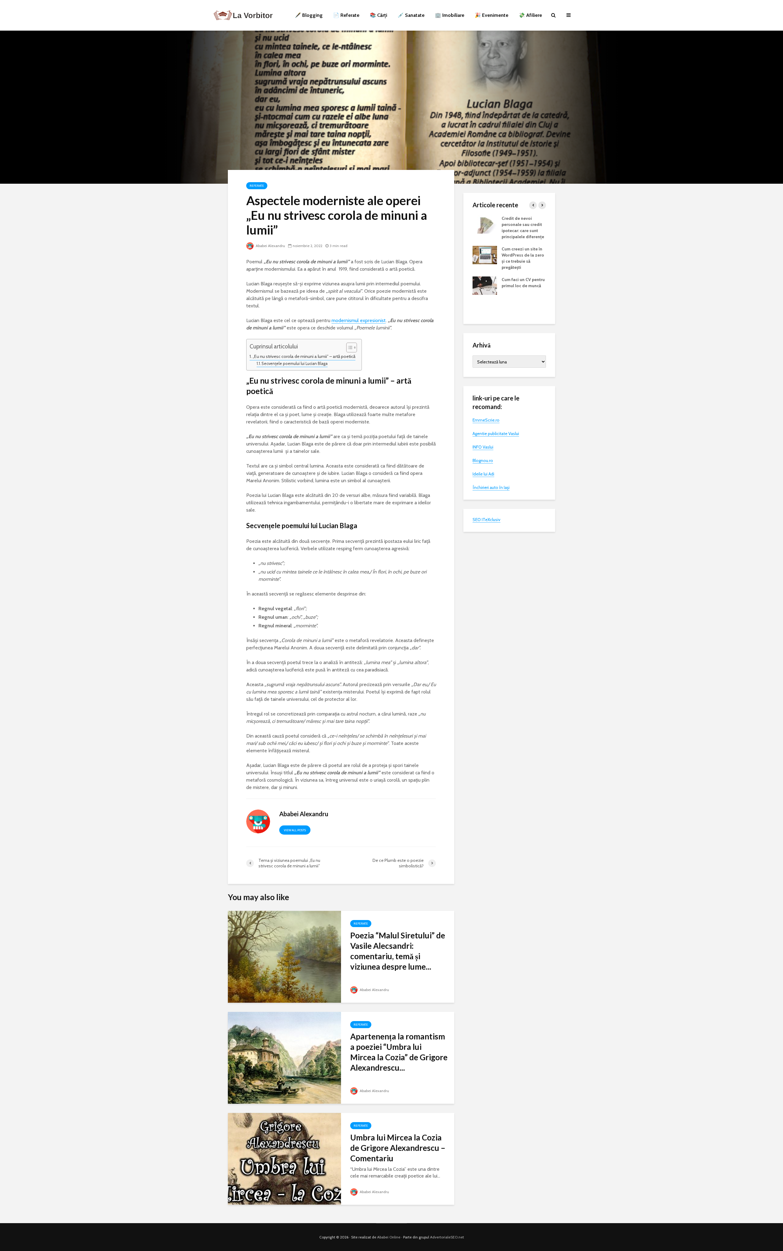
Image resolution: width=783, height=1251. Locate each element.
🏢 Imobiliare (449, 15)
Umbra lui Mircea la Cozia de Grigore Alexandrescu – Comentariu (397, 1148)
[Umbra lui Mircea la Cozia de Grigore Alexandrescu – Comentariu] (284, 1158)
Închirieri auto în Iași (491, 487)
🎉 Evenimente (491, 15)
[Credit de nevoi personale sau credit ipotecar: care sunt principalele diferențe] (485, 224)
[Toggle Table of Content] (348, 347)
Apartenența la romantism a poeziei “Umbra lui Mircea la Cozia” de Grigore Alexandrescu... (398, 1052)
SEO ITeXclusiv (486, 519)
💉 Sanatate (411, 15)
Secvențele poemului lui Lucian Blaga (295, 363)
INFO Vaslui (483, 447)
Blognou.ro (483, 460)
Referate (257, 186)
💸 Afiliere (530, 15)
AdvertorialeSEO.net (447, 1237)
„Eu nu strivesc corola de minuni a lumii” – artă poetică (304, 356)
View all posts (295, 830)
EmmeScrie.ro (486, 420)
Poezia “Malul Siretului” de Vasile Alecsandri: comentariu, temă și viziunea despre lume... (397, 950)
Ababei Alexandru (270, 245)
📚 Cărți (378, 15)
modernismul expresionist (359, 320)
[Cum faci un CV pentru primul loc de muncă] (485, 285)
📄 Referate (346, 15)
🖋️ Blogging (309, 15)
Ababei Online (388, 1237)
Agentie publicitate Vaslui (496, 433)
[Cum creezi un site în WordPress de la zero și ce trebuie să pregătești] (485, 254)
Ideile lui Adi (483, 474)
